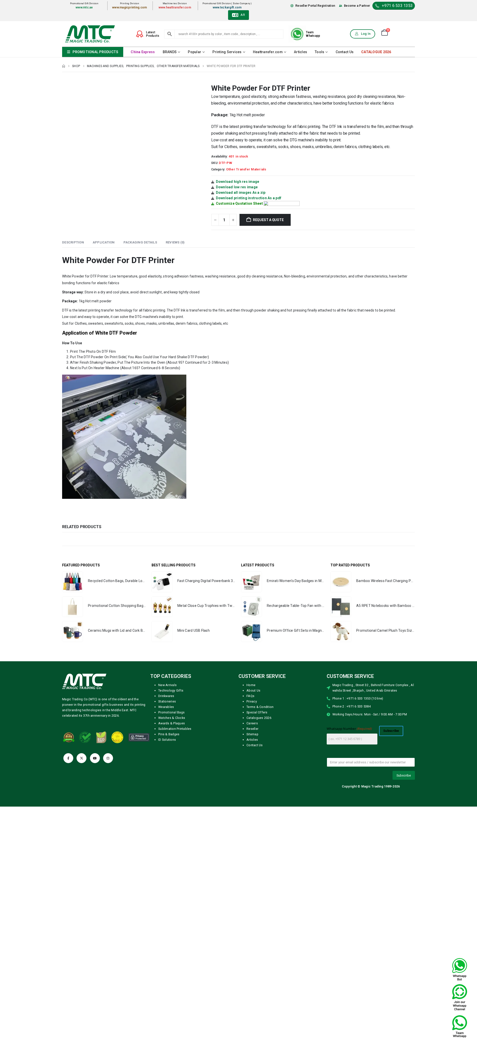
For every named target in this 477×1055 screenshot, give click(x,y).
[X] (81, 758)
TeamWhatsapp (313, 34)
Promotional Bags (171, 712)
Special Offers (257, 712)
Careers (252, 723)
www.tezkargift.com (227, 7)
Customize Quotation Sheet (239, 203)
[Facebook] (68, 758)
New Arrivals (167, 685)
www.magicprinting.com (129, 7)
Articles (300, 52)
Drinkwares (166, 696)
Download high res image (237, 182)
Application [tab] (104, 242)
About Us (253, 690)
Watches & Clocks (171, 718)
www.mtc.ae (84, 7)
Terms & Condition (260, 707)
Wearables (166, 707)
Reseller (252, 729)
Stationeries (167, 701)
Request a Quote (268, 220)
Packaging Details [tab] (140, 242)
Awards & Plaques (171, 723)
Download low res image (237, 187)
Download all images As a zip (241, 193)
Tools (319, 52)
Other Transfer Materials (246, 169)
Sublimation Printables (175, 729)
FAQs (250, 696)
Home (250, 685)
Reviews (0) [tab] (175, 242)
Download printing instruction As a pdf (248, 198)
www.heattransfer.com (175, 7)
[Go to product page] (72, 581)
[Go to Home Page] (63, 66)
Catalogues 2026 (258, 718)
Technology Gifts (170, 690)
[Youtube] (95, 758)
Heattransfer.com (268, 52)
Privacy (251, 701)
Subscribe (391, 731)
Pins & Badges (168, 734)
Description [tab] (73, 242)
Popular (194, 52)
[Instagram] (108, 758)
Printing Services (226, 52)
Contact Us (345, 52)
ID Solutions (167, 740)
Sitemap (252, 734)
